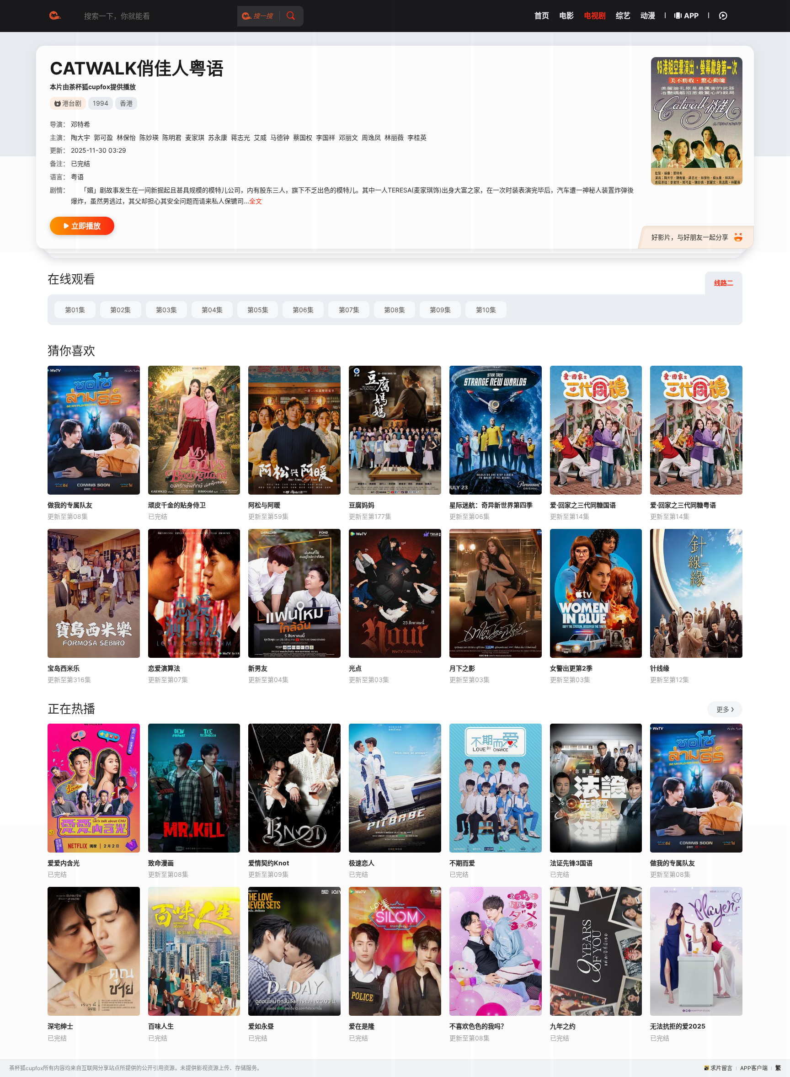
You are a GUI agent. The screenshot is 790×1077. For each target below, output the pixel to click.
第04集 (212, 310)
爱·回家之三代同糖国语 (583, 505)
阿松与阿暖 (264, 505)
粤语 (77, 177)
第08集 (394, 310)
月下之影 (462, 668)
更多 (722, 709)
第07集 (349, 310)
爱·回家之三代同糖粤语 (683, 505)
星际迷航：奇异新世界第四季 (491, 505)
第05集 (257, 310)
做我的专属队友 (70, 505)
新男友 (257, 668)
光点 (355, 668)
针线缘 (659, 668)
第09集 (440, 310)
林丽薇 (394, 137)
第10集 (486, 310)
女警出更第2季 (571, 668)
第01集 (75, 310)
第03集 (166, 310)
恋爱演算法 (164, 668)
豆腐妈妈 (361, 505)
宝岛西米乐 (64, 668)
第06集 (303, 310)
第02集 (120, 310)
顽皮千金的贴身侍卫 (177, 505)
